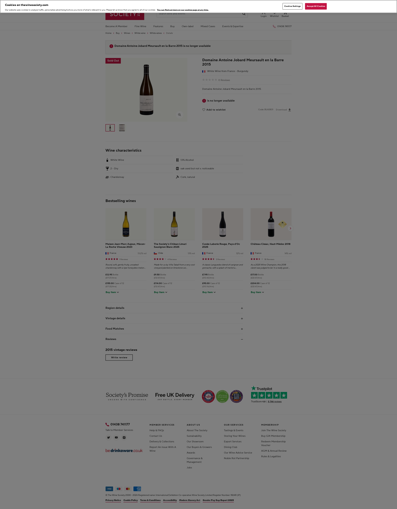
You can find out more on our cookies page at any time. (183, 10)
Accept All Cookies (316, 6)
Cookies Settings (292, 6)
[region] (198, 6)
